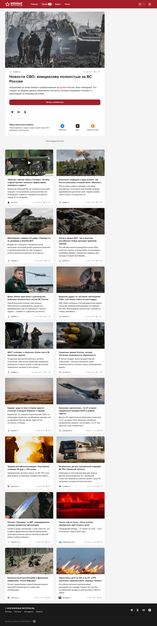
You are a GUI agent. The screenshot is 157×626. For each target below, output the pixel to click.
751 (49, 542)
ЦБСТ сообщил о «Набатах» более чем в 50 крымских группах (28, 353)
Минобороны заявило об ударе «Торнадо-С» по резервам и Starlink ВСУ (29, 239)
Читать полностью (55, 102)
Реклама (8, 612)
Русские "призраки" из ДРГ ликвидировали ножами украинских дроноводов (28, 523)
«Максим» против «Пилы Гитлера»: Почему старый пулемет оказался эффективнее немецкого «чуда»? (28, 182)
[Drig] (9, 542)
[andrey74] (10, 71)
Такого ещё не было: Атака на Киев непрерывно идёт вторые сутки (76, 523)
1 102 (49, 372)
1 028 (100, 372)
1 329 (49, 316)
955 (49, 430)
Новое (46, 4)
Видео (58, 4)
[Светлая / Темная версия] (142, 4)
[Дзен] (149, 610)
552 (100, 598)
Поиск (67, 4)
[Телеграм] (131, 610)
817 (49, 486)
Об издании (28, 612)
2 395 (100, 261)
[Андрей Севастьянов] (60, 202)
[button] (12, 112)
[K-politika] (60, 486)
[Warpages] (60, 598)
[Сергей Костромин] (9, 261)
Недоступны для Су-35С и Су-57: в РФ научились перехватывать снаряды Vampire (80, 579)
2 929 (100, 202)
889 (100, 430)
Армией (63, 87)
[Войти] (149, 4)
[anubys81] (9, 202)
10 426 (48, 202)
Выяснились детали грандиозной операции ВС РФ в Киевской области (80, 467)
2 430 (49, 261)
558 (49, 598)
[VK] (143, 610)
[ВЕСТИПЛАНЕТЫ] (60, 430)
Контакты (17, 612)
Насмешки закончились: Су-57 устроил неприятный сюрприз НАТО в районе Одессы (77, 411)
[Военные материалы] (13, 4)
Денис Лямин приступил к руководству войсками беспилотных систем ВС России (27, 298)
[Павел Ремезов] (60, 261)
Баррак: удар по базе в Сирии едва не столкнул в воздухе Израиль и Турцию (26, 409)
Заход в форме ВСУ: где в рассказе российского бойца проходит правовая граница (77, 241)
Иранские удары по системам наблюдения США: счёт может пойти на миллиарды (79, 298)
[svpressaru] (9, 486)
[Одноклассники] (137, 610)
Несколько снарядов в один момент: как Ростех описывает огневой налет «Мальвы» (80, 180)
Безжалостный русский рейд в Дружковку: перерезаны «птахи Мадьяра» (28, 579)
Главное (34, 4)
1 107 (100, 316)
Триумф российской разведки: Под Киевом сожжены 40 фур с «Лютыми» (28, 467)
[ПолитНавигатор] (60, 542)
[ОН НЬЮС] (60, 372)
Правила (39, 612)
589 (100, 542)
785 (100, 486)
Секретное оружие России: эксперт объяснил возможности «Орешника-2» (77, 353)
